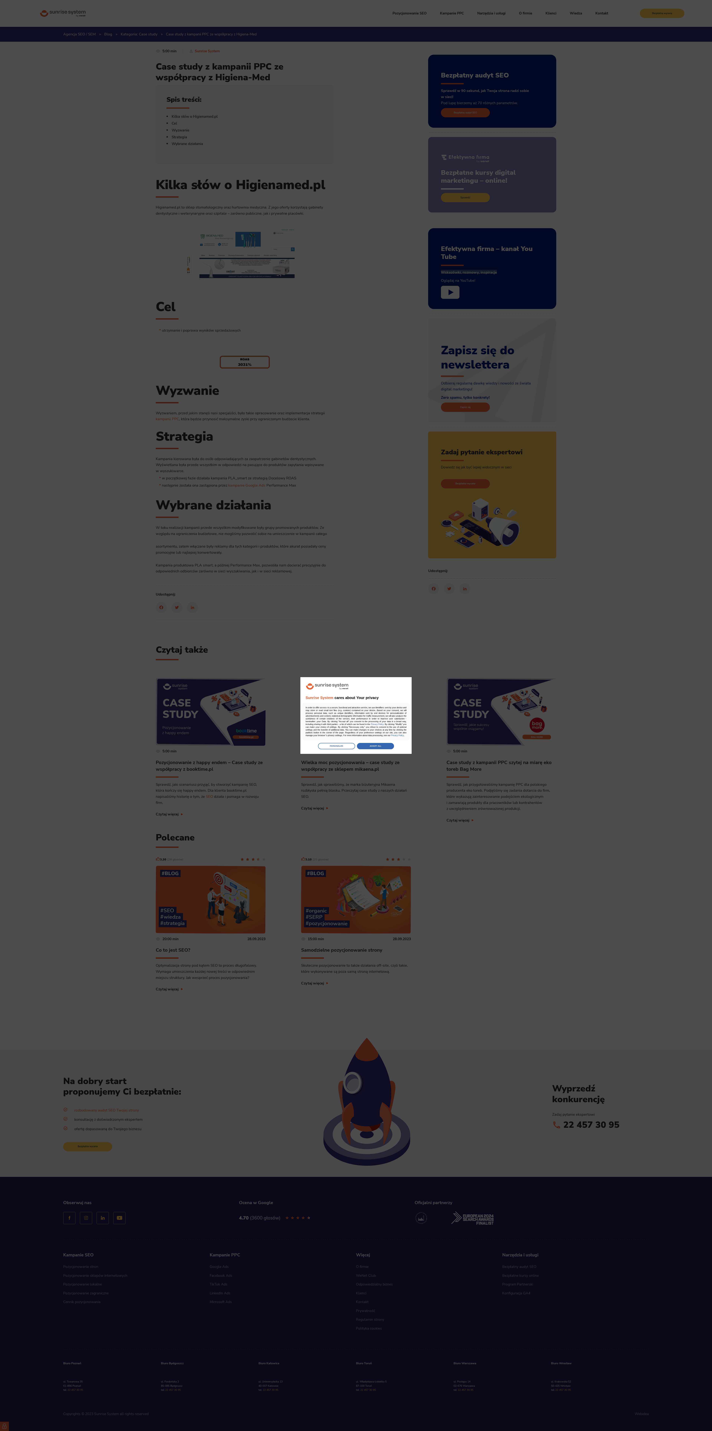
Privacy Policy (377, 724)
